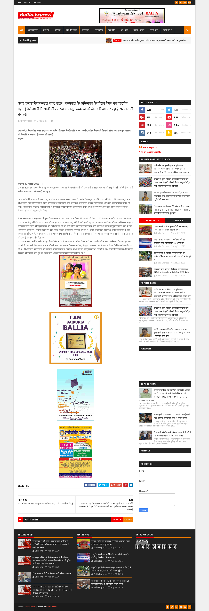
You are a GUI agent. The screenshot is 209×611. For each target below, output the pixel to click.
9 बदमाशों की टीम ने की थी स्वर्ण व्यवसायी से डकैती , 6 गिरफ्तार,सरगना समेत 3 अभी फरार (172, 434)
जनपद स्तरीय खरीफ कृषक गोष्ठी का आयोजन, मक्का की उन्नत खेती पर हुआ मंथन (142, 40)
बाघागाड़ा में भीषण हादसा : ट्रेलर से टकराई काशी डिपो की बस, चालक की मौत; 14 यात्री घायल (172, 416)
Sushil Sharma (52, 606)
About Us (27, 2)
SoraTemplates (29, 606)
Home (20, 2)
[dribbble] (176, 607)
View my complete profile (150, 151)
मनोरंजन (85, 30)
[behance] (189, 2)
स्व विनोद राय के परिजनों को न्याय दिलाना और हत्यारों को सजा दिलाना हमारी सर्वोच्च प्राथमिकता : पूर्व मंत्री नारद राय (172, 196)
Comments (178, 220)
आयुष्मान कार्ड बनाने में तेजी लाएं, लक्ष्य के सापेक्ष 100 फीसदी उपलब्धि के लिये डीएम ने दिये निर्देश (171, 270)
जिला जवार (105, 40)
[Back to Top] (189, 607)
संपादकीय (99, 30)
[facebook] (176, 2)
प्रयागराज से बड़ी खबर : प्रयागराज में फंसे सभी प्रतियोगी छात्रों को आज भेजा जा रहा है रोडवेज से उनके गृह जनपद (50, 544)
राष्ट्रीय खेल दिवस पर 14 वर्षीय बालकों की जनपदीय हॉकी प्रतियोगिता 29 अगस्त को (169, 241)
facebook (117, 519)
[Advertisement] (104, 70)
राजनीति (111, 30)
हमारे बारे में (167, 30)
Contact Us (37, 2)
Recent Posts (152, 220)
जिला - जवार (139, 30)
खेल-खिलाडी (71, 30)
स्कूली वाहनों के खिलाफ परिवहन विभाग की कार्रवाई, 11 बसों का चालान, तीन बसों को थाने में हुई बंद (172, 256)
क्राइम (58, 30)
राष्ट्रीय (46, 30)
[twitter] (181, 2)
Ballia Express (150, 147)
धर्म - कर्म (124, 30)
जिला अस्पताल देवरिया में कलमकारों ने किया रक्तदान (51, 573)
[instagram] (185, 2)
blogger (128, 519)
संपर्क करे (154, 30)
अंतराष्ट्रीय (33, 30)
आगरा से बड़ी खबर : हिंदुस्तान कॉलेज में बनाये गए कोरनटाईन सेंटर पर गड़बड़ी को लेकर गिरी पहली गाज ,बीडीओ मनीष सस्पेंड (52, 589)
